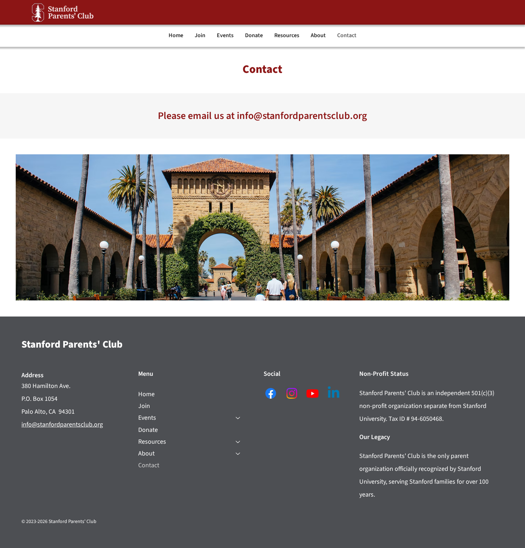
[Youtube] (312, 393)
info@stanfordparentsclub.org (302, 116)
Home (146, 394)
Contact (148, 465)
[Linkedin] (333, 393)
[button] (225, 35)
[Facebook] (271, 393)
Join (144, 406)
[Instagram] (292, 393)
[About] (238, 453)
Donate (148, 429)
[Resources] (238, 442)
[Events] (238, 418)
